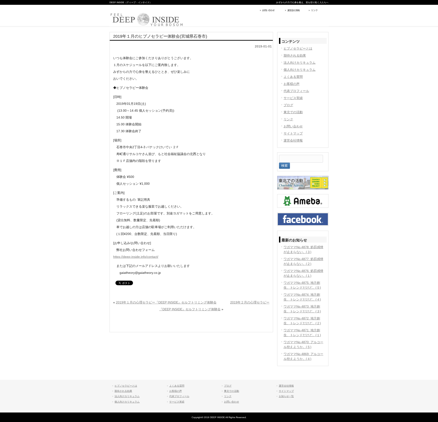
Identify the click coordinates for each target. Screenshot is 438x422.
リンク (318, 10)
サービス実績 (293, 98)
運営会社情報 (296, 10)
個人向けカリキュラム (299, 69)
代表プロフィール (296, 91)
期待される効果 (295, 55)
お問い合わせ (271, 10)
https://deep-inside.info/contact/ (135, 256)
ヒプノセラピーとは (298, 48)
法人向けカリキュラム (299, 62)
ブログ (288, 105)
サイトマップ (293, 133)
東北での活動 (293, 112)
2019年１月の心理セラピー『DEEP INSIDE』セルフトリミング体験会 (166, 302)
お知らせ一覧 (286, 396)
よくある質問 (293, 77)
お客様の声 (292, 84)
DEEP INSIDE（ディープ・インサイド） (131, 2)
